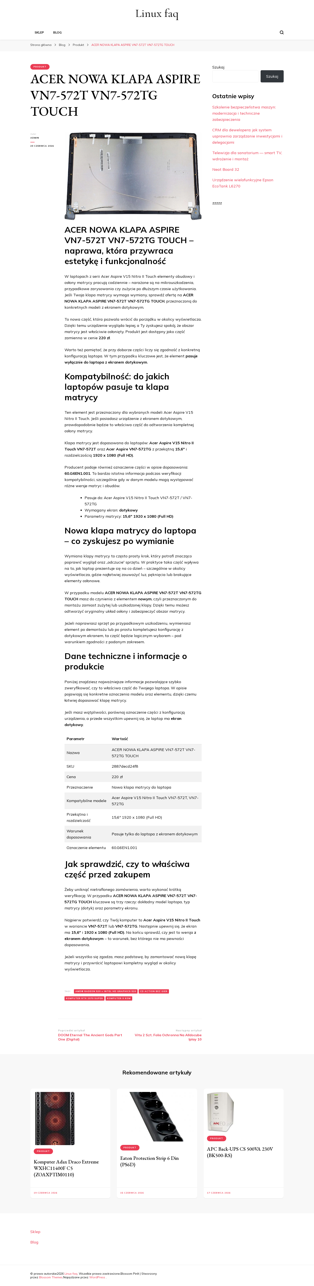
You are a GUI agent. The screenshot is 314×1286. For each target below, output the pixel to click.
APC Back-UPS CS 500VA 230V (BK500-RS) (240, 1152)
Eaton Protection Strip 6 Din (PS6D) (149, 1161)
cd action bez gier (153, 991)
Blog (57, 32)
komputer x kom (119, 998)
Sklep (39, 32)
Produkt (40, 66)
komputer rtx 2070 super (84, 998)
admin (34, 137)
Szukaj (218, 67)
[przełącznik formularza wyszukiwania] (282, 32)
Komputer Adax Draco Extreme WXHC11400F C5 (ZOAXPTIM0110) (66, 1168)
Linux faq (157, 13)
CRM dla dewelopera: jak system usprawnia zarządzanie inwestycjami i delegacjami (247, 136)
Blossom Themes (51, 1277)
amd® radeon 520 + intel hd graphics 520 (105, 991)
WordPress (97, 1277)
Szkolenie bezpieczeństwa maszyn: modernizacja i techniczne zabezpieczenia (244, 113)
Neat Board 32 (225, 169)
